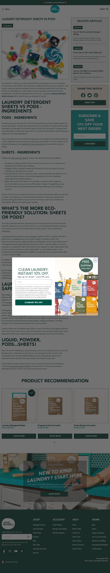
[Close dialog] (95, 260)
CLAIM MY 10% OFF (34, 302)
